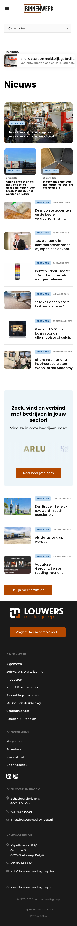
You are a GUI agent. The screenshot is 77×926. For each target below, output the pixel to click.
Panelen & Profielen (21, 719)
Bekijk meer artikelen (27, 590)
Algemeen (14, 664)
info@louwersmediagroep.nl (31, 819)
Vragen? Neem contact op (35, 632)
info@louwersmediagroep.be (32, 871)
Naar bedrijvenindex (38, 473)
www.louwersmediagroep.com (33, 887)
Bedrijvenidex (16, 765)
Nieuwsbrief (15, 757)
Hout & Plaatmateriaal (22, 687)
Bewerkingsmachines (22, 695)
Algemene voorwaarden (39, 909)
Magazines (14, 741)
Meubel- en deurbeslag (23, 703)
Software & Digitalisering (25, 671)
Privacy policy (38, 915)
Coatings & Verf (17, 711)
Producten (14, 679)
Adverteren (14, 749)
